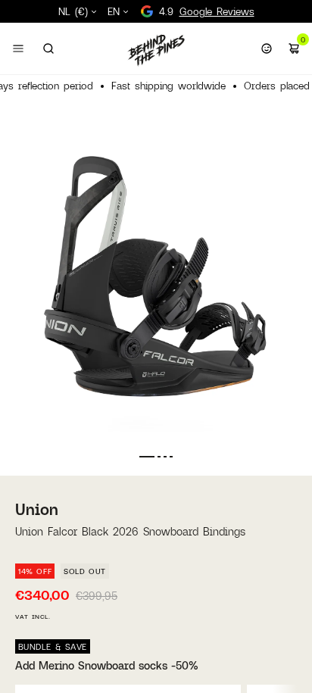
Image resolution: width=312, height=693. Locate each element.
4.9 (206, 11)
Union (36, 509)
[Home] (156, 50)
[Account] (266, 48)
